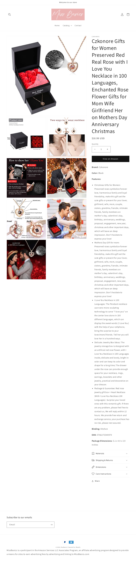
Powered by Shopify (74, 547)
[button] (9, 14)
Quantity (95, 144)
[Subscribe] (51, 525)
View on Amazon (110, 159)
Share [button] (97, 481)
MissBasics (64, 547)
